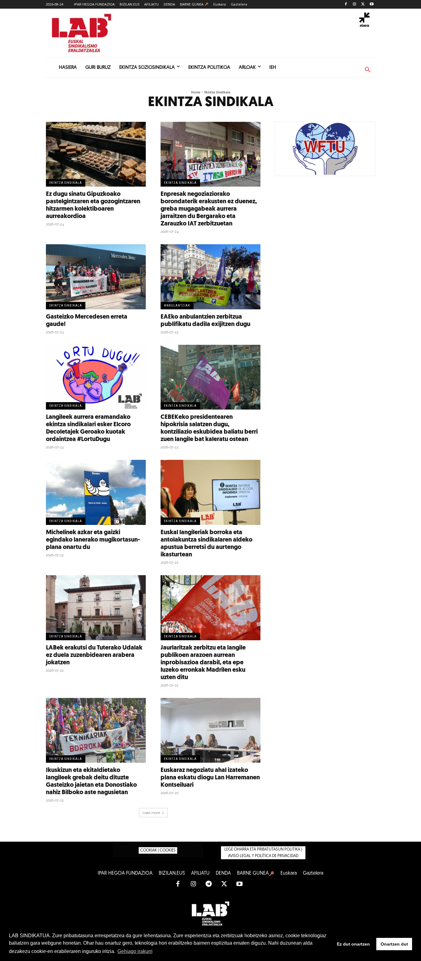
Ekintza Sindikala (65, 182)
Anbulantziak (177, 305)
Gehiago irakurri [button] (135, 951)
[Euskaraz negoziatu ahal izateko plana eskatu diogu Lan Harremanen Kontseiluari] (210, 730)
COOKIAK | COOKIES (158, 850)
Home (195, 92)
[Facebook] (345, 4)
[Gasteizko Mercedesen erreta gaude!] (96, 276)
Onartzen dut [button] (394, 944)
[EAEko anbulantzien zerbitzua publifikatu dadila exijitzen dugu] (210, 276)
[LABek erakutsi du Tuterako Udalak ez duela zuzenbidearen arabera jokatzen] (96, 607)
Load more (151, 812)
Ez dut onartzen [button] (353, 944)
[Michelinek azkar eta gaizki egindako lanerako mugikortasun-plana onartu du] (96, 492)
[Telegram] (208, 884)
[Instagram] (354, 4)
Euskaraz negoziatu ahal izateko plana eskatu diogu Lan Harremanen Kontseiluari (210, 777)
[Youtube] (371, 4)
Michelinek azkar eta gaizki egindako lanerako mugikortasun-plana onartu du (93, 540)
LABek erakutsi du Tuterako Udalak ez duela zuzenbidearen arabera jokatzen (94, 655)
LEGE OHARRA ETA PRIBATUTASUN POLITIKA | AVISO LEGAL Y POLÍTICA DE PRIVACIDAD (263, 853)
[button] (367, 70)
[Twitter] (362, 4)
